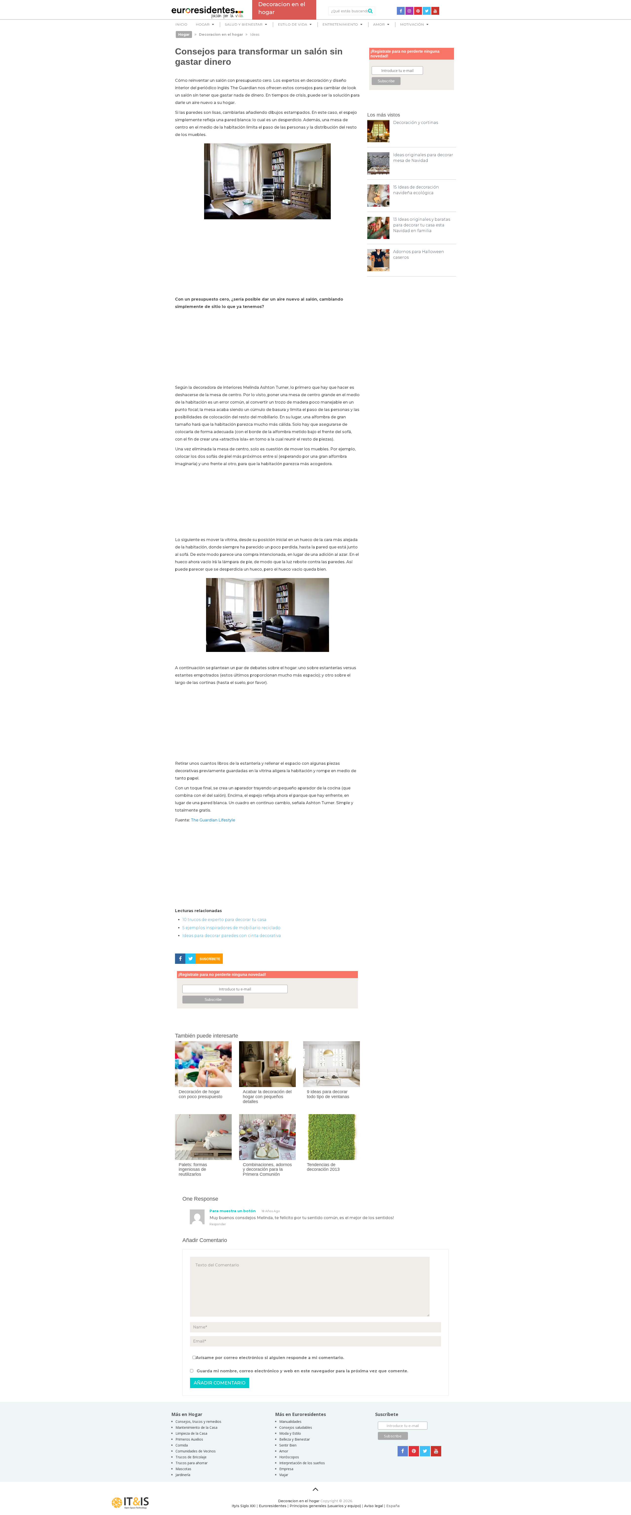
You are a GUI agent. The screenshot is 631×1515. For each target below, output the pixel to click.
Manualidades (290, 1421)
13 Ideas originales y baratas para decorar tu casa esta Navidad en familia (421, 225)
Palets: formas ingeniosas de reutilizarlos (193, 1169)
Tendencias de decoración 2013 (323, 1167)
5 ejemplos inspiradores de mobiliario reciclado (231, 927)
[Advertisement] (267, 258)
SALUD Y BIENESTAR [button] (244, 24)
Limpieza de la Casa (191, 1433)
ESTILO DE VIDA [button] (292, 24)
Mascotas (183, 1468)
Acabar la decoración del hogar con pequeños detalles (267, 1096)
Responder (218, 1224)
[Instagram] (409, 11)
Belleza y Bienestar (294, 1439)
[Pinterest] (418, 11)
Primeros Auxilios (189, 1439)
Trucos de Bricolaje (191, 1457)
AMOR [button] (379, 24)
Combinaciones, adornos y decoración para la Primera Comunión (267, 1169)
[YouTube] (435, 11)
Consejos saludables (295, 1427)
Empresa (286, 1468)
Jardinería (182, 1474)
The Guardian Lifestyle (213, 820)
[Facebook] (401, 11)
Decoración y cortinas (415, 122)
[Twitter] (427, 11)
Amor (283, 1451)
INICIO (181, 24)
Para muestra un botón (233, 1211)
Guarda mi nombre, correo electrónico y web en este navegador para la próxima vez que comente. (302, 1371)
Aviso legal (373, 1506)
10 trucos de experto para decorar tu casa (224, 919)
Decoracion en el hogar (298, 1501)
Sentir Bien (288, 1445)
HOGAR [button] (203, 24)
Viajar (283, 1474)
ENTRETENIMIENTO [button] (340, 24)
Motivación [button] (412, 24)
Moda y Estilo (290, 1433)
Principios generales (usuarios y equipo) (325, 1506)
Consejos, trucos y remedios (198, 1421)
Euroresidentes (272, 1506)
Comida (181, 1445)
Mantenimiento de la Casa (196, 1427)
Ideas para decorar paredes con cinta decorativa (231, 935)
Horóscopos (289, 1457)
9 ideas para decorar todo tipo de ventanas (328, 1094)
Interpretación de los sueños (302, 1463)
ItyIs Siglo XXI (244, 1506)
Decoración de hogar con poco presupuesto (200, 1094)
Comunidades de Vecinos (195, 1451)
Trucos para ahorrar (191, 1463)
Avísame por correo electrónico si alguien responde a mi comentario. (270, 1357)
